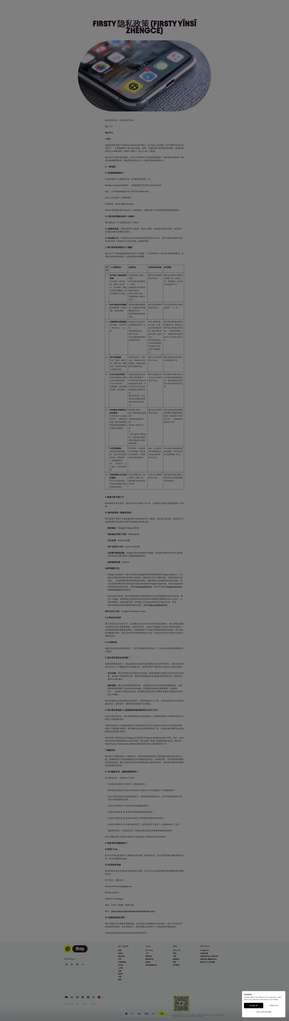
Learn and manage (263, 1012)
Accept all (254, 1005)
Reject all (274, 1005)
